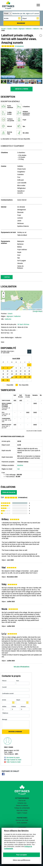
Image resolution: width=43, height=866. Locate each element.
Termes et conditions (22, 805)
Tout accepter (21, 855)
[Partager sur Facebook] (3, 775)
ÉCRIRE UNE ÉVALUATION (8, 492)
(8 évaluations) (19, 46)
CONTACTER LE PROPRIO (21, 89)
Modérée (20, 465)
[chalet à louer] (8, 8)
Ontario (10, 313)
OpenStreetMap (32, 309)
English (19, 813)
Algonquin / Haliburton (14, 316)
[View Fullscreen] (3, 300)
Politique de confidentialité (22, 808)
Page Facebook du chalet (13, 760)
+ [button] (3, 293)
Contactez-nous (21, 803)
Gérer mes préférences (21, 860)
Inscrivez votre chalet (22, 820)
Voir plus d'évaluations (21, 667)
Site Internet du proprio (13, 757)
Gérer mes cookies (22, 810)
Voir (18, 469)
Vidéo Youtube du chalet (13, 762)
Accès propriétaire (22, 823)
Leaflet (24, 309)
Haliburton (8, 319)
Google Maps (37, 311)
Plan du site (21, 800)
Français (24, 813)
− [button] (3, 296)
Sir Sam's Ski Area (23, 324)
